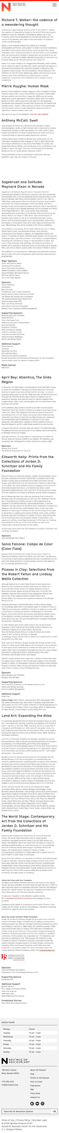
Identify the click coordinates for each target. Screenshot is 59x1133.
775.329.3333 (8, 1081)
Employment (35, 1086)
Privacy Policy (23, 1120)
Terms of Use (8, 1120)
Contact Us (35, 1097)
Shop (32, 1074)
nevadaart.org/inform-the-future (19, 898)
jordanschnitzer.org (47, 950)
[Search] (55, 5)
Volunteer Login (39, 1120)
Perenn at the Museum (39, 1078)
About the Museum (38, 1070)
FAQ (31, 1089)
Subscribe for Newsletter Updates (18, 1111)
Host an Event (36, 1082)
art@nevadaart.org (10, 1085)
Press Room (35, 1093)
